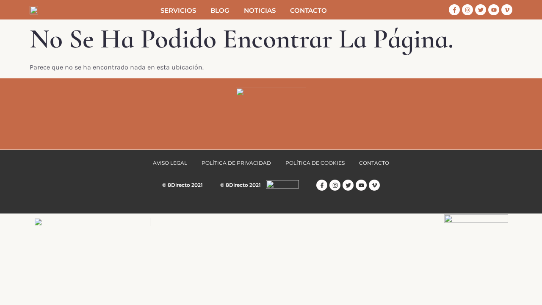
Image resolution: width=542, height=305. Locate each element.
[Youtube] (493, 9)
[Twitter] (480, 9)
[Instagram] (467, 9)
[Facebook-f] (454, 9)
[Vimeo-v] (506, 9)
